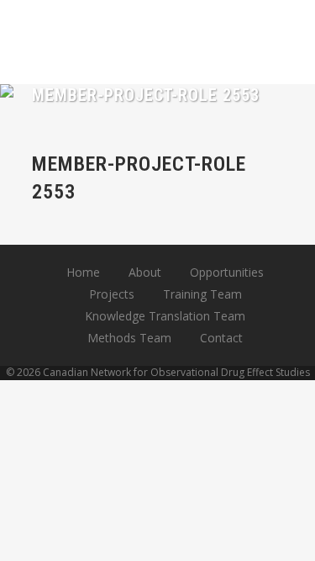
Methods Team (129, 338)
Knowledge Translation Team (165, 316)
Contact (221, 338)
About (145, 272)
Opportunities (227, 272)
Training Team (202, 294)
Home (83, 272)
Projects (111, 294)
